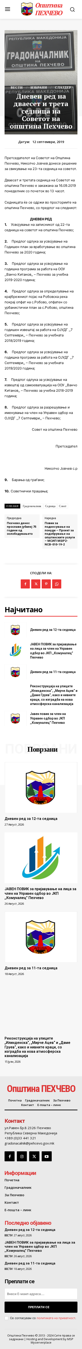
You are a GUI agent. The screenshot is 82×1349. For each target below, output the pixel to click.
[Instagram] (22, 1156)
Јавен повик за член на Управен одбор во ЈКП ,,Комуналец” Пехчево (48, 718)
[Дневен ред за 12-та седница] (15, 629)
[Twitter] (35, 583)
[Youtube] (47, 1156)
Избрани (39, 87)
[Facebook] (25, 583)
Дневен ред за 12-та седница (53, 630)
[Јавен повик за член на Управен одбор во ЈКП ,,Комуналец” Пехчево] (15, 718)
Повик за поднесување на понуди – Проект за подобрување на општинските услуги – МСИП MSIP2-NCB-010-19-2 (60, 533)
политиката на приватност (56, 1318)
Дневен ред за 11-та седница (53, 672)
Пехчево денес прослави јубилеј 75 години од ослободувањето (21, 528)
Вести (17, 87)
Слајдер (63, 87)
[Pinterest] (46, 583)
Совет (63, 506)
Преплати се (38, 1307)
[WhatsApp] (56, 583)
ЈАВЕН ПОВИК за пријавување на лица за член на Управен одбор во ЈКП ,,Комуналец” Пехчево (40, 893)
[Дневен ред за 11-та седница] (15, 672)
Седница (50, 506)
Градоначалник (32, 506)
